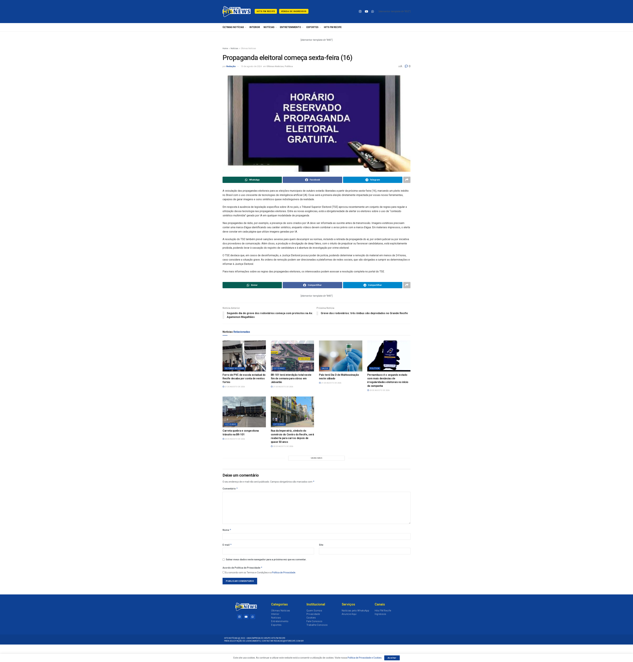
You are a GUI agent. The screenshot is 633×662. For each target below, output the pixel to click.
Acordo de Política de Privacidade (242, 567)
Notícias (269, 27)
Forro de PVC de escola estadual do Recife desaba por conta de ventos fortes (244, 378)
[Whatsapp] (252, 616)
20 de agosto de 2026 (379, 390)
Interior (254, 27)
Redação (231, 66)
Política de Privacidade (283, 572)
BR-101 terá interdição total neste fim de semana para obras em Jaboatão (291, 378)
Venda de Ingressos (293, 11)
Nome (227, 529)
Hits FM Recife (266, 11)
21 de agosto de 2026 (234, 387)
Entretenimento (290, 27)
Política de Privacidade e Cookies (365, 657)
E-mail (227, 544)
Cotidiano (279, 368)
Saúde (325, 368)
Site (321, 545)
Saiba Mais (316, 458)
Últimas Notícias (233, 27)
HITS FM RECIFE (333, 27)
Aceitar (392, 658)
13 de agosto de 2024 (251, 66)
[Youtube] (246, 616)
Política (289, 66)
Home (225, 48)
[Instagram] (239, 616)
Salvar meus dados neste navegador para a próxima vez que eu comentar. (266, 559)
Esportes (312, 27)
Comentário (230, 488)
